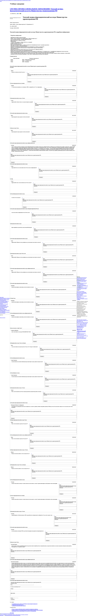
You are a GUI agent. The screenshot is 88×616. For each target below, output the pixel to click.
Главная (1, 0)
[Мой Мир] (20, 13)
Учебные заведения (6, 0)
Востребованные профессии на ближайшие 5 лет (82, 321)
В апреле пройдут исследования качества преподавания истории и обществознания (27, 610)
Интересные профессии (81, 325)
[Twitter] (18, 13)
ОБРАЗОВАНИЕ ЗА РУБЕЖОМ (5, 311)
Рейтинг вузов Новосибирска (81, 338)
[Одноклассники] (19, 13)
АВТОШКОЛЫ (3, 312)
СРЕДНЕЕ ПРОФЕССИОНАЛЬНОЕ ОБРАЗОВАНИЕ (5, 299)
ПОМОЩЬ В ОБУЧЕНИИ (5, 312)
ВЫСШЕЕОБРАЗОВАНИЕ (3, 298)
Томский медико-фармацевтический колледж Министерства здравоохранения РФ (36, 10)
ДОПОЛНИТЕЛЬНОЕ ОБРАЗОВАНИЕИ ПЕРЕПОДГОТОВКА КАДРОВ (4, 306)
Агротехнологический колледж (17, 604)
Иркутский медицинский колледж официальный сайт (81, 327)
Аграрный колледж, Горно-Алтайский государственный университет (24, 603)
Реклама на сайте (21, 0)
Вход (1, 1)
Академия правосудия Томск (81, 319)
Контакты (16, 0)
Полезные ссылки (27, 0)
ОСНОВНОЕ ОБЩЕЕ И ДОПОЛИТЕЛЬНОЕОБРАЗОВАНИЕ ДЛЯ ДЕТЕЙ (4, 302)
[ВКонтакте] (17, 13)
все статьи (12, 612)
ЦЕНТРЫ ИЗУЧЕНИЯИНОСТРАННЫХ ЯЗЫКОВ (3, 309)
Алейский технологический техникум (19, 605)
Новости (11, 0)
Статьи (14, 0)
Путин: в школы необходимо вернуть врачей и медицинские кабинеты (25, 609)
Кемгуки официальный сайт (81, 331)
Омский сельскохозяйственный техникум (81, 337)
